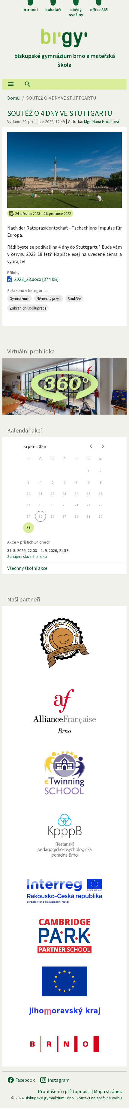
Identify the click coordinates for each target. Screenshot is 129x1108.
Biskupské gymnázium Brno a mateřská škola (64, 60)
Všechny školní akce (27, 568)
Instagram (58, 1080)
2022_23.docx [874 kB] (36, 279)
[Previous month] (91, 446)
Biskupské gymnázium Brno (49, 1098)
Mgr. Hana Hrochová (101, 121)
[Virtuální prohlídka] (64, 386)
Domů (13, 98)
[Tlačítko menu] (10, 84)
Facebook (24, 1080)
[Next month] (103, 446)
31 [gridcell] (28, 527)
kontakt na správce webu (99, 1098)
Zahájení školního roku (27, 556)
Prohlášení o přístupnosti (64, 1091)
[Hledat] (27, 84)
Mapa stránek (108, 1091)
